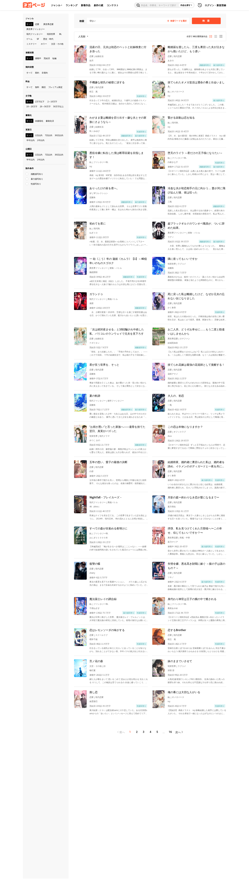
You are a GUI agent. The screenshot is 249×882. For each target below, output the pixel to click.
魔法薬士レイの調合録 (103, 599)
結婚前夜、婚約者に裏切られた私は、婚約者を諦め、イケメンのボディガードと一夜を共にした (196, 464)
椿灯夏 (92, 670)
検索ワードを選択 (178, 21)
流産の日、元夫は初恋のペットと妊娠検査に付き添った (117, 49)
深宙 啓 (171, 670)
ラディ (171, 236)
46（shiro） (94, 506)
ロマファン (185, 338)
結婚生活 (99, 56)
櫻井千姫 (93, 639)
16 (170, 732)
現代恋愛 (178, 56)
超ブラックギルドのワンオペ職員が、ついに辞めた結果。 (196, 225)
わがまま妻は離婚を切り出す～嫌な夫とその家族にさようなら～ (117, 119)
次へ (178, 732)
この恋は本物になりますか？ (185, 427)
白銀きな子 (173, 162)
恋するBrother (177, 630)
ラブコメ (182, 263)
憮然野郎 (93, 272)
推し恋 (93, 692)
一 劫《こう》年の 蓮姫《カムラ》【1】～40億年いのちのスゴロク (118, 261)
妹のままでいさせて (180, 661)
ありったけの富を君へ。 (104, 188)
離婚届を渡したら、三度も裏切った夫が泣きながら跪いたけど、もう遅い (196, 49)
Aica (170, 435)
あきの (171, 60)
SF (90, 193)
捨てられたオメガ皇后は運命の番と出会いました (196, 84)
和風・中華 (185, 537)
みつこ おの (94, 440)
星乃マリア (173, 541)
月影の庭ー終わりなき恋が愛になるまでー (193, 497)
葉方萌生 (172, 506)
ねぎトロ (93, 232)
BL (169, 91)
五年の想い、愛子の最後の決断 (108, 462)
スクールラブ (101, 634)
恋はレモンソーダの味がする (107, 630)
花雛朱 (92, 197)
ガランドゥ (96, 294)
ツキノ (171, 577)
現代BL (175, 122)
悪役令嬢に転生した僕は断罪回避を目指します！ (116, 155)
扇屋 (91, 303)
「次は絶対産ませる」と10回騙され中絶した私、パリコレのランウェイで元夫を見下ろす (116, 331)
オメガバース (178, 91)
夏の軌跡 (94, 395)
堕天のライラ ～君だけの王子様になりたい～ (195, 153)
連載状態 (30, 52)
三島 (170, 201)
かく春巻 (172, 307)
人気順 (81, 36)
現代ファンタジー (97, 298)
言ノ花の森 (96, 661)
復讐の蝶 (94, 563)
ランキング (72, 5)
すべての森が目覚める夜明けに (108, 528)
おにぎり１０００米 (98, 537)
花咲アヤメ (173, 373)
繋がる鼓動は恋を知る (181, 117)
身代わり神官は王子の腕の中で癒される (192, 599)
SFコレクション (101, 193)
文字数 (29, 95)
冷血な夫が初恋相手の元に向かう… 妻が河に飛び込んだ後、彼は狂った (196, 190)
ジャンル (55, 5)
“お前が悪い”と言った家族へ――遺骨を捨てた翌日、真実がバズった (117, 429)
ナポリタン (94, 342)
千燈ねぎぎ (94, 608)
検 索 (206, 20)
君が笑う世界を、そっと (104, 364)
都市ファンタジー (116, 400)
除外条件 (30, 168)
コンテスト (113, 5)
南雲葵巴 (93, 701)
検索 (81, 21)
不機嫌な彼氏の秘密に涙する (107, 82)
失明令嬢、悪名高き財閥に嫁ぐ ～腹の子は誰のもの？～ (196, 565)
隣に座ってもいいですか (183, 259)
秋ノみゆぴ (94, 130)
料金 (28, 81)
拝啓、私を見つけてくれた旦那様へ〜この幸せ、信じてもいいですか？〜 (195, 530)
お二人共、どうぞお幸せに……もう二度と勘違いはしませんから (196, 331)
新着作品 (85, 5)
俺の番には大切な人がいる (184, 692)
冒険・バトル (194, 232)
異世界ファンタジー (177, 232)
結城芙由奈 (173, 342)
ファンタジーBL (101, 162)
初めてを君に (97, 223)
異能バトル (113, 298)
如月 (91, 60)
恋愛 (91, 56)
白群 (91, 471)
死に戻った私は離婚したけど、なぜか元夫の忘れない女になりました (196, 296)
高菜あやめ (173, 608)
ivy (169, 95)
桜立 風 (93, 91)
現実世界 (172, 263)
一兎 (170, 404)
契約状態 (30, 66)
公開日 (29, 148)
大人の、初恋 (176, 395)
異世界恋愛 (173, 338)
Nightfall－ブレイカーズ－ (105, 497)
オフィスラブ (180, 431)
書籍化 (29, 115)
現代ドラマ (104, 435)
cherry (92, 572)
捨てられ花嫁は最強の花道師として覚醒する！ (196, 364)
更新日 (29, 129)
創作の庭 (98, 5)
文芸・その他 (95, 665)
